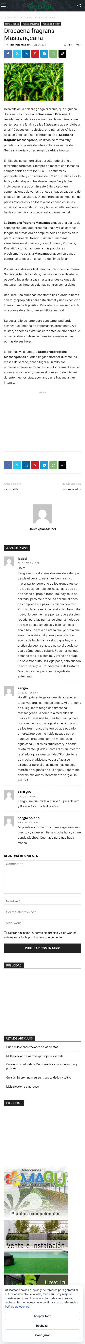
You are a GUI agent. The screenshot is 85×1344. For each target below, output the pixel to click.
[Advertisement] (42, 419)
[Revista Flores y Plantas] (42, 5)
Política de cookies (17, 1306)
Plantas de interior (51, 23)
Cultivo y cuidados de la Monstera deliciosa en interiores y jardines (41, 1066)
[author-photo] (42, 523)
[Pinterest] (35, 54)
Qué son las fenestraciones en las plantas (32, 1047)
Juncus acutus (71, 489)
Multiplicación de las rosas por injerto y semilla (34, 1056)
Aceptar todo (42, 1316)
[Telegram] (44, 54)
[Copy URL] (62, 54)
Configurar (42, 1335)
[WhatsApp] (53, 54)
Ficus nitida (11, 489)
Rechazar (42, 1325)
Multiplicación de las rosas (22, 1086)
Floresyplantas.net (19, 44)
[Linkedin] (26, 54)
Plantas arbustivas (45, 17)
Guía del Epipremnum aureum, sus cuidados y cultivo (39, 1077)
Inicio (7, 17)
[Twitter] (17, 54)
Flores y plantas (22, 17)
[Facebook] (8, 54)
